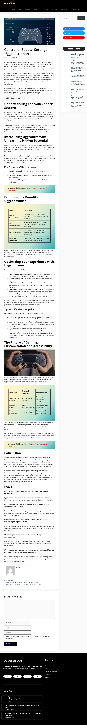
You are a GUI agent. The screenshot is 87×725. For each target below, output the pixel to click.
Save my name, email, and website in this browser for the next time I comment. (29, 637)
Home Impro (44, 9)
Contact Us (75, 9)
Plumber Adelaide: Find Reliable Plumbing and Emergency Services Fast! (77, 90)
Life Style (54, 9)
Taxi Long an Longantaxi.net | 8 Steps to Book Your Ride (22, 582)
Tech (19, 9)
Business (27, 9)
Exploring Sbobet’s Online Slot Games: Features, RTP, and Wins (78, 83)
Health (35, 9)
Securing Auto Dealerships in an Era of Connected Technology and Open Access (78, 55)
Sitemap (47, 677)
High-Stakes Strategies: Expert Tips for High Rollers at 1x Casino (78, 97)
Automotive (63, 9)
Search (81, 18)
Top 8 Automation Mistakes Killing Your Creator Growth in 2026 (77, 62)
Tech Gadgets (10, 580)
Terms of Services (51, 672)
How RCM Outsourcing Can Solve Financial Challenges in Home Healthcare (77, 104)
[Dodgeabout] (9, 3)
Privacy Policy (49, 669)
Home (13, 9)
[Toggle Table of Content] (22, 98)
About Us (48, 666)
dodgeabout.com (16, 666)
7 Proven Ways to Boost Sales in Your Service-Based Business (78, 76)
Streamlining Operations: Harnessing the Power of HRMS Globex (24, 584)
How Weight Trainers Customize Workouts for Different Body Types (77, 69)
